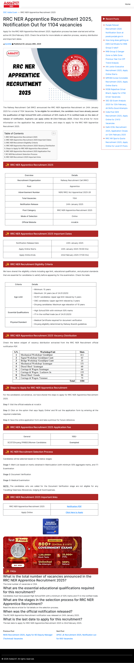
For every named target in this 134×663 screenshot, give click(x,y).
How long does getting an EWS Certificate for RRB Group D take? (117, 44)
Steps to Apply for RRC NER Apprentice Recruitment (27, 148)
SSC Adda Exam (10, 12)
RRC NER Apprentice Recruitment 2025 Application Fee (28, 151)
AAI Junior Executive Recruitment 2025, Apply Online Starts (117, 70)
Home (127, 4)
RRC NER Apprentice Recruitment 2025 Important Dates (28, 140)
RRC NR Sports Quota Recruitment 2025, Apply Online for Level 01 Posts (117, 142)
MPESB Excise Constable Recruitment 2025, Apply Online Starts (117, 82)
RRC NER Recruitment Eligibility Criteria (22, 143)
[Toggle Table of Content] (52, 133)
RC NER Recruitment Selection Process (21, 154)
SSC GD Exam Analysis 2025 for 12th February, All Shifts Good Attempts (116, 104)
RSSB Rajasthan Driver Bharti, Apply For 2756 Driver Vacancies (116, 93)
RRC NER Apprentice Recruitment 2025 (21, 137)
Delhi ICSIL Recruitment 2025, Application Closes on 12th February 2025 (117, 131)
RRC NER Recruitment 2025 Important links (23, 157)
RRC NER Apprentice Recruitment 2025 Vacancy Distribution (30, 146)
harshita (8, 44)
